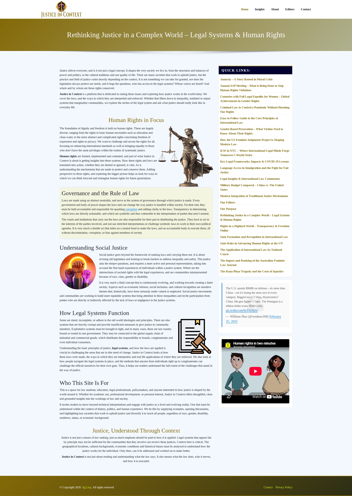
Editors (289, 9)
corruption (131, 209)
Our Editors (227, 202)
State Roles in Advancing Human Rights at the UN (251, 243)
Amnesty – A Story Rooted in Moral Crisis (246, 79)
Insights (260, 9)
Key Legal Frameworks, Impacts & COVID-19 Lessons (254, 161)
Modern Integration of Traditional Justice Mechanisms (254, 196)
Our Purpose (228, 208)
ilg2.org (86, 487)
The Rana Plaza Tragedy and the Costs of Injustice (251, 271)
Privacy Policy (284, 487)
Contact (306, 9)
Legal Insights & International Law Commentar (250, 178)
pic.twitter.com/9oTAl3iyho (242, 310)
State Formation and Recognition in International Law (254, 236)
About (275, 9)
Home (244, 9)
